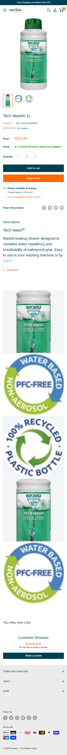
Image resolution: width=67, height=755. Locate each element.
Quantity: (8, 156)
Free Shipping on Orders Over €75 (33, 2)
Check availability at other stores (24, 197)
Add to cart (33, 168)
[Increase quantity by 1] (35, 156)
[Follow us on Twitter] (11, 718)
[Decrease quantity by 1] (18, 156)
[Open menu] (4, 10)
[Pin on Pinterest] (50, 207)
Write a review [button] (33, 655)
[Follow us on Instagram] (17, 718)
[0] (61, 10)
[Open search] (49, 10)
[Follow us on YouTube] (23, 718)
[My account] (55, 10)
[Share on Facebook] (44, 207)
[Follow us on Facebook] (5, 718)
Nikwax (7, 123)
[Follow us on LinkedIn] (35, 718)
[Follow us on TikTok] (29, 718)
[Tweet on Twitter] (56, 207)
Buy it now (33, 178)
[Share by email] (62, 207)
